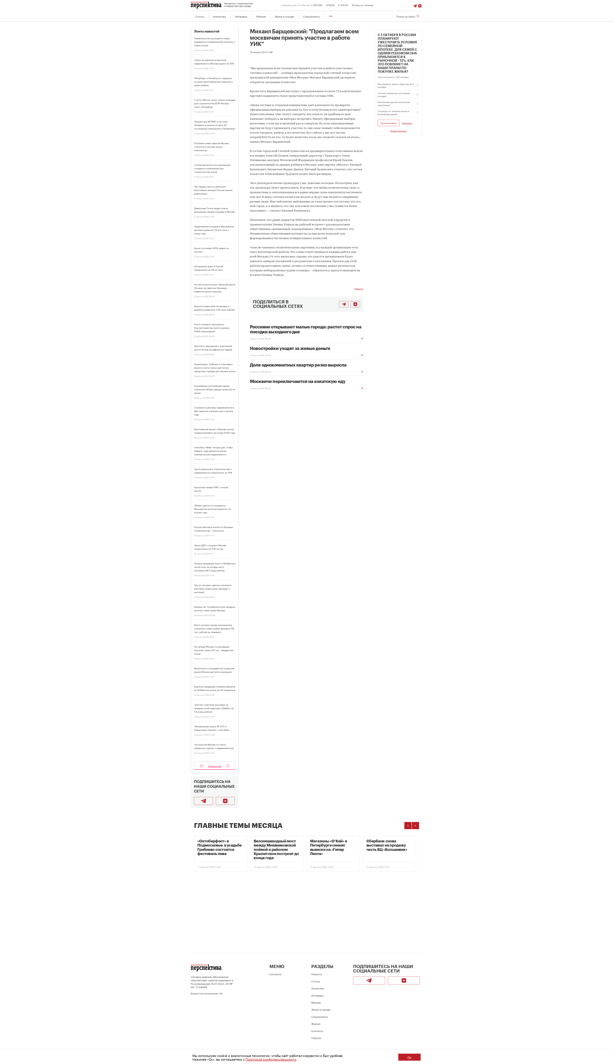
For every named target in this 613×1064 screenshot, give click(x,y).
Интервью (241, 16)
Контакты (275, 974)
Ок (409, 1057)
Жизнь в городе (284, 16)
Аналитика (219, 16)
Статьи (199, 16)
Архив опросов (398, 130)
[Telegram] (415, 4)
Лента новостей (206, 31)
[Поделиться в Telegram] (343, 304)
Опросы (316, 1038)
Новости (358, 288)
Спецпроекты (311, 16)
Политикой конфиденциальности (271, 1058)
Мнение (261, 16)
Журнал (316, 1023)
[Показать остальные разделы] (330, 16)
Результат (407, 123)
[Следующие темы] (415, 825)
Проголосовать (388, 123)
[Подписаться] (419, 4)
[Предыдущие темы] (408, 825)
